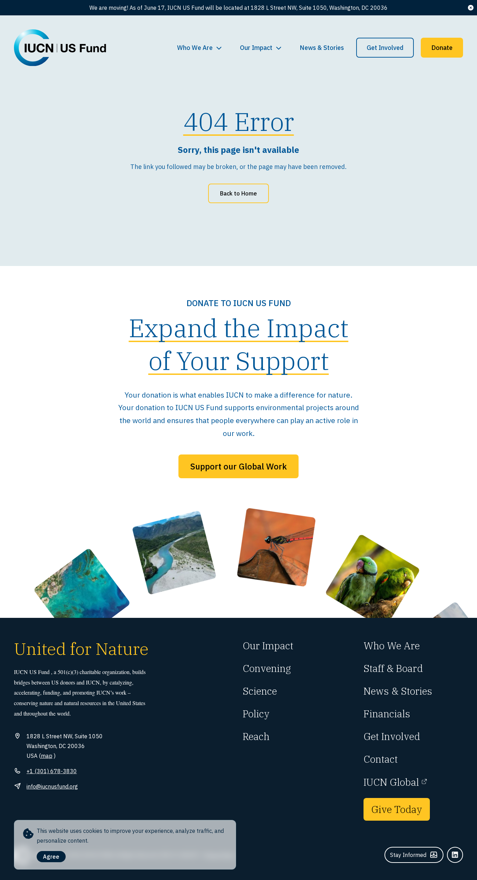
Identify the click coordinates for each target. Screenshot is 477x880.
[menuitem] (199, 48)
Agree (51, 856)
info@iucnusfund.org (52, 786)
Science (260, 691)
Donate (442, 48)
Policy (256, 713)
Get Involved (385, 48)
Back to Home (238, 193)
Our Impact (256, 48)
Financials (387, 713)
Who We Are (195, 48)
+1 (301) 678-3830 (52, 771)
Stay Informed (408, 854)
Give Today (396, 809)
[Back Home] (60, 47)
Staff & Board (393, 668)
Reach (256, 736)
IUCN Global (391, 782)
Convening (267, 668)
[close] (470, 8)
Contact (381, 759)
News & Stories (322, 48)
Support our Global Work (238, 466)
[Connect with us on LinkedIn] (455, 855)
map (46, 755)
